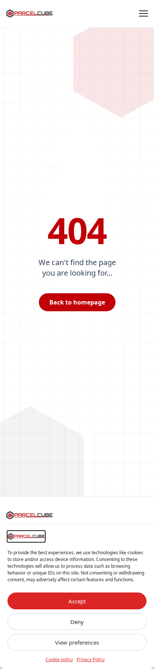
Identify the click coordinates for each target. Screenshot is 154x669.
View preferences (77, 642)
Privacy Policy (91, 659)
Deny (77, 622)
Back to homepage (77, 302)
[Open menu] (143, 13)
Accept (77, 601)
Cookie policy (59, 659)
